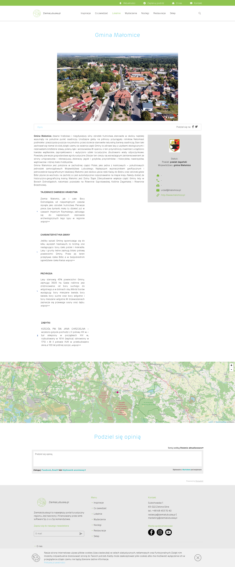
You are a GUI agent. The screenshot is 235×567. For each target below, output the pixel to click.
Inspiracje (86, 13)
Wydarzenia (131, 13)
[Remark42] (117, 464)
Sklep (173, 13)
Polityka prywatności (54, 562)
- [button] (231, 369)
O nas (39, 546)
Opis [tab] (40, 127)
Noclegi (145, 13)
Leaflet (210, 422)
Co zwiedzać (101, 13)
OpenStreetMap (221, 422)
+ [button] (231, 365)
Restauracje (159, 13)
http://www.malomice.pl (173, 195)
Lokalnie (116, 13)
